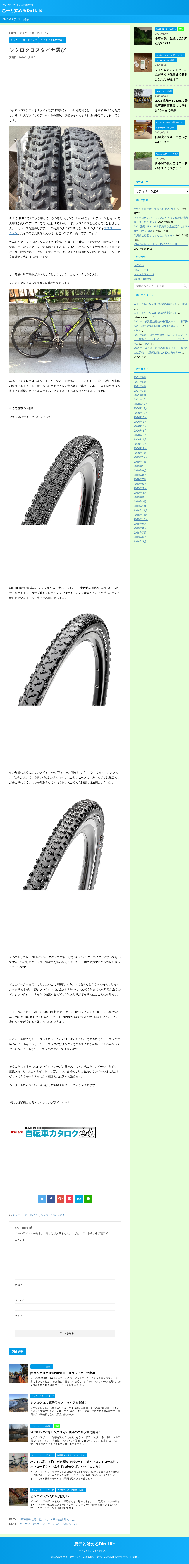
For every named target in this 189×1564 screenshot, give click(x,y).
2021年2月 (140, 395)
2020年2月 (140, 448)
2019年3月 (140, 497)
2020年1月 (140, 452)
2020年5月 (140, 435)
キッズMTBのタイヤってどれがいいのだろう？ (48, 1524)
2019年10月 (141, 466)
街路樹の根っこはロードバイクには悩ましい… (161, 244)
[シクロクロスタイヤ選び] (79, 1199)
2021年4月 (140, 386)
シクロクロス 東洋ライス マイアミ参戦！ (58, 1402)
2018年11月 (140, 514)
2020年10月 (141, 412)
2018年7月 (140, 532)
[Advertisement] (65, 84)
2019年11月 (140, 461)
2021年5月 (140, 381)
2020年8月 (140, 421)
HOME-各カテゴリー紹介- (15, 19)
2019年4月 (140, 492)
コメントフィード (144, 274)
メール (20, 1300)
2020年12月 (141, 403)
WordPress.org (142, 278)
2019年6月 (140, 483)
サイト (19, 1315)
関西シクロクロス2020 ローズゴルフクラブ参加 (62, 1373)
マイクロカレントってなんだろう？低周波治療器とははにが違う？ (171, 74)
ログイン (139, 265)
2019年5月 (140, 488)
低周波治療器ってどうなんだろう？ (154, 235)
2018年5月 (140, 541)
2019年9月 (140, 470)
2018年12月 (141, 510)
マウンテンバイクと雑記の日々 (94, 1551)
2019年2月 (140, 501)
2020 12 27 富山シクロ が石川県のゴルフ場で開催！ (65, 1432)
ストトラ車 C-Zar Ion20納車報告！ (155, 303)
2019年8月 (140, 474)
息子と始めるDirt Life (22, 10)
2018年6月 (140, 537)
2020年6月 (140, 430)
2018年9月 (140, 523)
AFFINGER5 (132, 1556)
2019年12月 (141, 457)
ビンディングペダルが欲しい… (50, 1496)
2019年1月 (140, 505)
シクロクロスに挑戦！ (53, 1215)
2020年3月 (140, 443)
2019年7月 (140, 479)
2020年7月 (140, 426)
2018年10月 (141, 519)
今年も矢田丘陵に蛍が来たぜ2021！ (155, 208)
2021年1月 (140, 399)
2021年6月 (140, 377)
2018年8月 (140, 528)
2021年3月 (140, 390)
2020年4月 (140, 439)
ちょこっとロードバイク (26, 1215)
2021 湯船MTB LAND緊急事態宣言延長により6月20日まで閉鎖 (171, 105)
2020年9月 (140, 417)
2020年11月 (141, 408)
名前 (18, 1284)
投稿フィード (141, 269)
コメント (20, 1239)
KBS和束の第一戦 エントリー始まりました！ (48, 1519)
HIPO (184, 303)
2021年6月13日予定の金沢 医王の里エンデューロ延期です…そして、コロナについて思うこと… (161, 339)
